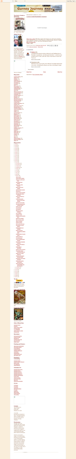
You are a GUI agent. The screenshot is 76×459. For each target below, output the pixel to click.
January (17, 268)
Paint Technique (17, 118)
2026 (16, 144)
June (17, 171)
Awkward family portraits (20, 189)
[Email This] (50, 45)
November (18, 164)
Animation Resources (18, 371)
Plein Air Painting (17, 125)
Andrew (33, 52)
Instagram (16, 326)
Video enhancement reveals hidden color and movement (20, 264)
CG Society (16, 386)
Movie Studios (16, 116)
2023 (16, 148)
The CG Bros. (16, 394)
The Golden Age (17, 364)
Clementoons (16, 89)
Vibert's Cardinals (19, 221)
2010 (16, 272)
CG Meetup (16, 385)
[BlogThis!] (51, 45)
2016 (16, 157)
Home (44, 71)
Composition (16, 94)
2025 (16, 145)
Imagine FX (16, 391)
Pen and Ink (16, 120)
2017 (16, 156)
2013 (16, 161)
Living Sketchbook (17, 112)
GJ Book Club (16, 102)
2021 (16, 150)
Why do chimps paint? (20, 219)
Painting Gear (16, 119)
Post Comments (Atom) (38, 74)
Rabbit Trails (16, 131)
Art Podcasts (16, 82)
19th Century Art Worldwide (19, 346)
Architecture (16, 80)
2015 (16, 159)
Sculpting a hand (19, 214)
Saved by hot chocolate (20, 202)
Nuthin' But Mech (17, 393)
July (17, 170)
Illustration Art (16, 338)
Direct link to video (31, 38)
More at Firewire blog (30, 42)
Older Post (60, 71)
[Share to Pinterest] (57, 45)
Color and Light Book (17, 91)
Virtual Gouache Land (18, 354)
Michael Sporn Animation (18, 381)
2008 (16, 275)
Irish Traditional (18, 213)
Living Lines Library (17, 378)
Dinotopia (20, 56)
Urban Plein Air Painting (20, 178)
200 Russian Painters (18, 347)
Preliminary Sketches (18, 127)
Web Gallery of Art (17, 355)
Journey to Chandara (18, 109)
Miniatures (16, 113)
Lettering (15, 110)
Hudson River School (18, 105)
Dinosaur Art (18, 191)
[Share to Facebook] (55, 45)
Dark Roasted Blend (17, 388)
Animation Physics (17, 370)
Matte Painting (16, 392)
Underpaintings (16, 353)
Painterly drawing (19, 222)
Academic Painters (17, 76)
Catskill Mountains (17, 88)
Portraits (15, 126)
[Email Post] (48, 45)
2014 (16, 160)
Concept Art (16, 387)
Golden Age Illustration (18, 103)
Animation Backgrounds (18, 369)
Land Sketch (16, 351)
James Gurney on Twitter (18, 330)
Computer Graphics (17, 95)
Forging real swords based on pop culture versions (20, 200)
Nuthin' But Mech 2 (19, 236)
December (18, 163)
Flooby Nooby (16, 376)
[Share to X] (53, 45)
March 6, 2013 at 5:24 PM (35, 66)
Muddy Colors (16, 341)
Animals (15, 77)
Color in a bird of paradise (20, 192)
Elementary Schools (17, 99)
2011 (16, 271)
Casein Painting (16, 87)
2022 (16, 149)
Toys (15, 135)
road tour (15, 133)
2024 (16, 146)
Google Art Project (17, 349)
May (17, 172)
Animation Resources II (18, 374)
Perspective (16, 123)
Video (15, 137)
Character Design (17, 360)
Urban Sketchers (17, 365)
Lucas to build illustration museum (36, 16)
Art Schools (16, 83)
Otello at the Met (19, 206)
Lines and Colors (17, 340)
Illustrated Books (17, 106)
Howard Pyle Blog (17, 337)
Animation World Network (18, 375)
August (17, 168)
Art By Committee (17, 81)
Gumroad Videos (17, 328)
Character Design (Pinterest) (19, 361)
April (17, 174)
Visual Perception (17, 138)
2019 (16, 153)
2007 (16, 276)
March (17, 175)
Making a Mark (16, 363)
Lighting (15, 111)
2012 (16, 269)
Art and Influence (17, 348)
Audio (15, 84)
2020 (16, 152)
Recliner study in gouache (20, 249)
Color (15, 90)
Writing (15, 140)
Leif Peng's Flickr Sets (18, 339)
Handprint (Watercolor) (18, 350)
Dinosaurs (16, 96)
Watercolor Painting (17, 139)
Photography (16, 124)
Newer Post (28, 71)
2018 (16, 155)
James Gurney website (18, 327)
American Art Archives (18, 336)
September (18, 167)
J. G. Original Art (17, 329)
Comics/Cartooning (17, 92)
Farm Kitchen (18, 209)
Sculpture (15, 134)
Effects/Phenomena (17, 98)
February (18, 267)
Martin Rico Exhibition (20, 218)
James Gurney (19, 49)
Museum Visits (16, 117)
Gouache (15, 104)
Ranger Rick (16, 132)
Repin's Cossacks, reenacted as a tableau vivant (20, 231)
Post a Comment (31, 69)
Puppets (15, 130)
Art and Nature (18, 207)
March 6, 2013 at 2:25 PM (35, 59)
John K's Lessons (17, 377)
